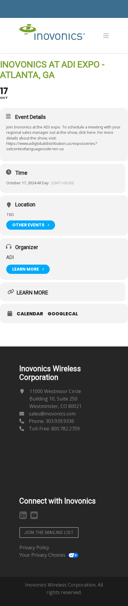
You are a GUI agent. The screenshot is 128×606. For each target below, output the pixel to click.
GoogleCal (63, 314)
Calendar (30, 314)
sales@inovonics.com (52, 413)
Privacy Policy (34, 547)
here (91, 132)
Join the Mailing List (49, 532)
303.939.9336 (60, 421)
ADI (10, 257)
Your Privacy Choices (42, 555)
